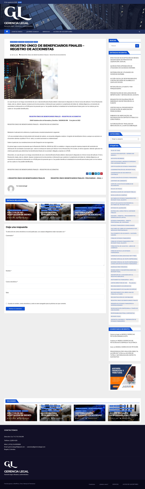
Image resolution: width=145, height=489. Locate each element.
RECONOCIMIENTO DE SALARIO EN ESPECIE (123, 289)
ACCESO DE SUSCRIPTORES (62, 31)
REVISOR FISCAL (116, 316)
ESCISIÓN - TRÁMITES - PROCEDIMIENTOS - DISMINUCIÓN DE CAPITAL (123, 216)
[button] (139, 31)
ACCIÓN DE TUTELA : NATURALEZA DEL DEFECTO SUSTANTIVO (123, 355)
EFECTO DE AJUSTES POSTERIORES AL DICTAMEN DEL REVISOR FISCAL (122, 203)
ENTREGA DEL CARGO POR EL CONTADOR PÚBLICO (123, 211)
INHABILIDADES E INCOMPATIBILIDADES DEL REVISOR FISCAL (123, 270)
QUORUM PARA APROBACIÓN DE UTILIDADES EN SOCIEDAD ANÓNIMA (54, 215)
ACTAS (111, 405)
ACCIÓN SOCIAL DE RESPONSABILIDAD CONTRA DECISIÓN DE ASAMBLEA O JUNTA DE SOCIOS (123, 80)
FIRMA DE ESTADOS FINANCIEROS (121, 238)
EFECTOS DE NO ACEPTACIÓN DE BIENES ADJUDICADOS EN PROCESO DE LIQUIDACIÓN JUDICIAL (124, 59)
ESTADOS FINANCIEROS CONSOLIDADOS (122, 225)
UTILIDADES (55, 210)
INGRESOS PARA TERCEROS (119, 267)
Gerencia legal (23, 186)
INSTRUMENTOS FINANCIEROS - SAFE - (122, 279)
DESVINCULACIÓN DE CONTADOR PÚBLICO (123, 192)
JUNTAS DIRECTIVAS (129, 408)
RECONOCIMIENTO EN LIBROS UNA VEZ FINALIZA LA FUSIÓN (122, 293)
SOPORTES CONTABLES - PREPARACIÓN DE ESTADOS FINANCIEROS (123, 320)
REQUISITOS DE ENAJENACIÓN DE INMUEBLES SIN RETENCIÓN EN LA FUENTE (122, 101)
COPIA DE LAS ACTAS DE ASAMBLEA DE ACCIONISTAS (122, 184)
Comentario (10, 235)
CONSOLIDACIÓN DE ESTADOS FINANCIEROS (124, 177)
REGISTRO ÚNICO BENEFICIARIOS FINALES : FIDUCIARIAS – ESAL (76, 178)
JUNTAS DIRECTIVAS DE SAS (119, 283)
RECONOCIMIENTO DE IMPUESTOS (121, 286)
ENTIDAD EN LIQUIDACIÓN (118, 208)
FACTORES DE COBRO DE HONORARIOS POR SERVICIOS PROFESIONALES (124, 229)
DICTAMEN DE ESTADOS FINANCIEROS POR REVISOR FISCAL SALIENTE (123, 199)
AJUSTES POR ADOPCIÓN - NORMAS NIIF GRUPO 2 (122, 154)
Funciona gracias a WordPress (11, 483)
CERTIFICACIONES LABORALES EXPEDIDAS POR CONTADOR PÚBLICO (123, 162)
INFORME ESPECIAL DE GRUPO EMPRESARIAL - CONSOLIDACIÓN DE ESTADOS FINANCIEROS (124, 262)
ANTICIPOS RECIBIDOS (117, 158)
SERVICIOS (46, 31)
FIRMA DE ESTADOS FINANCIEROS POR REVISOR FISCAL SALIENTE (122, 242)
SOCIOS (35, 41)
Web (7, 292)
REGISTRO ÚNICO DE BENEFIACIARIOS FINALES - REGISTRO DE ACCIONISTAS (43, 54)
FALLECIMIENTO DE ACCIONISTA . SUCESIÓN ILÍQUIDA (123, 234)
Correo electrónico (12, 281)
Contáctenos (17, 31)
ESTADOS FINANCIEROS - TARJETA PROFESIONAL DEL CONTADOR (121, 221)
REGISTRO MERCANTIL (121, 410)
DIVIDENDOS (57, 205)
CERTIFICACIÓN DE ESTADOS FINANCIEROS (123, 166)
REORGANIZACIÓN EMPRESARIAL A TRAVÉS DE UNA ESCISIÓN (124, 309)
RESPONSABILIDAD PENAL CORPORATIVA (123, 313)
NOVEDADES (21, 41)
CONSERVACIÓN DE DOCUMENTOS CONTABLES (121, 173)
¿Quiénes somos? (32, 31)
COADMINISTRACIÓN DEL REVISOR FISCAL (123, 169)
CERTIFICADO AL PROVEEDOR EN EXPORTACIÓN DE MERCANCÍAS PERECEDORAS (121, 109)
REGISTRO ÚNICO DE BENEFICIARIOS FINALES (26, 178)
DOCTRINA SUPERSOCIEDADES (14, 210)
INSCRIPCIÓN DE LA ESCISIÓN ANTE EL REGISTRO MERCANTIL (122, 275)
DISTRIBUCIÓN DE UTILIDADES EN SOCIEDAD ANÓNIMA (88, 214)
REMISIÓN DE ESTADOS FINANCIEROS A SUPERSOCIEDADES (122, 304)
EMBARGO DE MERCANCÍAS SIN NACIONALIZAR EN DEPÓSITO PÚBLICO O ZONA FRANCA (124, 117)
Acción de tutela (115, 150)
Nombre (8, 271)
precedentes (132, 283)
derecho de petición (116, 188)
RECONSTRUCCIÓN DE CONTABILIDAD (122, 297)
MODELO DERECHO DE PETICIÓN (127, 347)
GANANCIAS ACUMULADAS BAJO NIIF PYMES (123, 255)
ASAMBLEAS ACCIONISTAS (47, 205)
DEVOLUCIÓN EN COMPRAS (119, 195)
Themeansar (32, 483)
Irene (111, 347)
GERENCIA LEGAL (16, 23)
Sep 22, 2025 (12, 418)
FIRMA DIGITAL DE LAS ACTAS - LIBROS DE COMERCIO (123, 246)
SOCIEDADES (44, 210)
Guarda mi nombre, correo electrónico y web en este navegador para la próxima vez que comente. (37, 303)
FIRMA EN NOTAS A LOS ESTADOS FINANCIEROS (120, 251)
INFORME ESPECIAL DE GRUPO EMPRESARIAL (124, 259)
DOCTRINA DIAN (14, 41)
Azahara (112, 340)
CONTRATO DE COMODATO (119, 180)
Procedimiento (29, 41)
